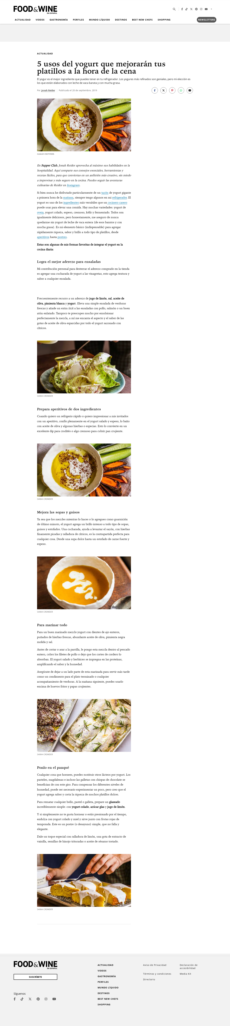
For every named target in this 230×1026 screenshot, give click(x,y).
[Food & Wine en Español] (35, 9)
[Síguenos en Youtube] (206, 9)
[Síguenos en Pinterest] (196, 9)
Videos (40, 19)
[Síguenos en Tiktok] (186, 9)
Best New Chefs (142, 19)
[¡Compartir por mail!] (190, 90)
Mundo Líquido (99, 19)
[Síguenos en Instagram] (201, 9)
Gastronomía (59, 19)
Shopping (164, 19)
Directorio (149, 979)
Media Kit (185, 973)
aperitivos (43, 237)
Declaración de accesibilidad (189, 966)
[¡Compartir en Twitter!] (163, 90)
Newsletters (206, 19)
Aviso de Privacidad (154, 964)
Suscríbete (35, 976)
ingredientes (71, 202)
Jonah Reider (48, 90)
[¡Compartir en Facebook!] (155, 90)
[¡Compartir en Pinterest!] (172, 90)
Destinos (121, 19)
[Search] (174, 9)
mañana (68, 197)
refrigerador (119, 197)
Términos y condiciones (157, 973)
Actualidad (23, 19)
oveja (40, 212)
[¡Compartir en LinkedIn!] (181, 90)
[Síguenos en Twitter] (191, 9)
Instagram (73, 185)
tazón (104, 192)
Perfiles (78, 19)
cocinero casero (117, 202)
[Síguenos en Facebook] (182, 9)
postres (62, 237)
